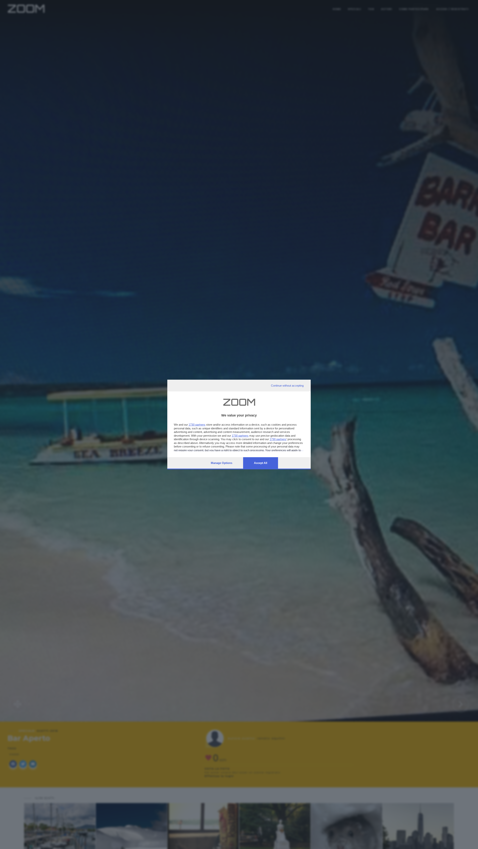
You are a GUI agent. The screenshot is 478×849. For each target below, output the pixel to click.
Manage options (221, 462)
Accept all (260, 462)
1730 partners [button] (197, 424)
